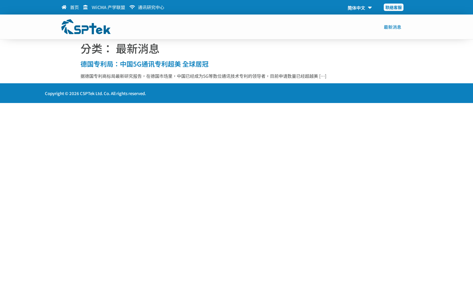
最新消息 (392, 27)
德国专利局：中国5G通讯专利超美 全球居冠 (144, 63)
